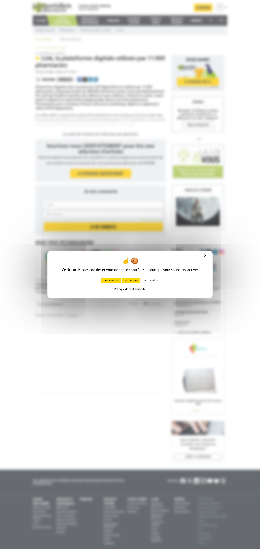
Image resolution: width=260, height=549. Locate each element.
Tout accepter (110, 280)
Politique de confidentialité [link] (130, 289)
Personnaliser (151, 280)
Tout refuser (131, 280)
